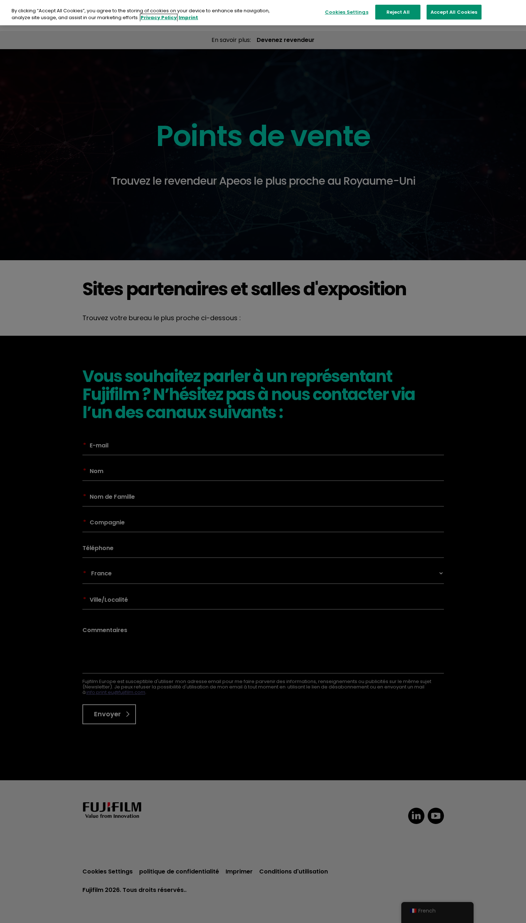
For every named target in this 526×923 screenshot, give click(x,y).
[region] (263, 13)
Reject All (398, 12)
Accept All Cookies (454, 12)
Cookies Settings (346, 12)
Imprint (188, 17)
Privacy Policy (159, 17)
